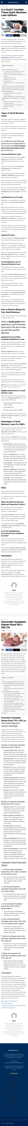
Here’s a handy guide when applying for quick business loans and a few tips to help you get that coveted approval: (13, 89)
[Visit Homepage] (14, 2)
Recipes (21, 1080)
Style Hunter (21, 1094)
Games (14, 1082)
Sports (21, 1086)
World (21, 1110)
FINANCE (7, 1109)
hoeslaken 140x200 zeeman (8, 1007)
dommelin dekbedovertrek (11, 1001)
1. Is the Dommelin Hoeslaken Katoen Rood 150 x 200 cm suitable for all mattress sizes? (14, 694)
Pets (14, 1110)
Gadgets (14, 1080)
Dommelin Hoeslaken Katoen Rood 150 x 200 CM (13, 1005)
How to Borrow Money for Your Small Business (13, 86)
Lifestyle (14, 1097)
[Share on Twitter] (16, 35)
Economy (7, 1096)
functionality (18, 739)
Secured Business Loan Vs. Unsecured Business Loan (14, 83)
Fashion (6, 619)
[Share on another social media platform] (23, 35)
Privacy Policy (15, 1120)
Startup (21, 1088)
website (21, 1108)
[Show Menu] (2, 2)
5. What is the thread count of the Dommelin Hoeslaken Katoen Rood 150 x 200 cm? (13, 707)
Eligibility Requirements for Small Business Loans (14, 96)
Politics (21, 1076)
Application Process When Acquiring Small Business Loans (13, 94)
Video (21, 1104)
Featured (7, 1107)
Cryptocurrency (8, 1091)
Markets (14, 1099)
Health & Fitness (14, 1087)
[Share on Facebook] (9, 35)
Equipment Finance (8, 81)
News (14, 1106)
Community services (7, 1089)
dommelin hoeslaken (7, 1003)
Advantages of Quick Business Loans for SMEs (13, 98)
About (7, 1120)
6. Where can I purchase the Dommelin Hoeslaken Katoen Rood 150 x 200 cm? (14, 710)
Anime (7, 1076)
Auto (7, 1078)
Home (2, 6)
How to (14, 1091)
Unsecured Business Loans (9, 77)
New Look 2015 (14, 1104)
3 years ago (9, 18)
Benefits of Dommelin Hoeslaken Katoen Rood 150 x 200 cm (14, 689)
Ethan (3, 18)
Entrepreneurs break (7, 1103)
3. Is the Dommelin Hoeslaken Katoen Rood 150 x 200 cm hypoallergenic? (14, 700)
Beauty (7, 1080)
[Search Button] (26, 2)
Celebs (7, 1086)
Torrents (21, 1098)
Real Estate (21, 1078)
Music (14, 1101)
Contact (22, 1120)
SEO (21, 1084)
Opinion (14, 1108)
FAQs (3, 100)
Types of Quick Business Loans (9, 69)
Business (7, 6)
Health (14, 1084)
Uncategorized (22, 1102)
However (19, 945)
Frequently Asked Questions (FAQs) (10, 691)
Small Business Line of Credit (10, 79)
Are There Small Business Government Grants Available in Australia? (13, 105)
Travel (21, 1100)
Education (6, 1098)
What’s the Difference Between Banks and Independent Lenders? (13, 102)
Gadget (14, 1078)
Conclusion (4, 108)
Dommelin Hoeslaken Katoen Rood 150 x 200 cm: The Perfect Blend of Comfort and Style (13, 682)
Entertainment (7, 1100)
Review (21, 1082)
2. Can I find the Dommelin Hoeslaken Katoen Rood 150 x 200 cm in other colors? (13, 697)
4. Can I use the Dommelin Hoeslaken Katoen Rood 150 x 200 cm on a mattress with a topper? (14, 704)
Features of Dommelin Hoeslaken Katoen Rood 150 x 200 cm (14, 686)
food (14, 1076)
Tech (21, 1096)
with (14, 471)
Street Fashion (21, 1091)
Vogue (21, 1106)
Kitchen (14, 1093)
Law (14, 1095)
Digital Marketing (6, 1094)
